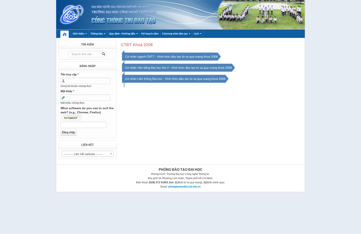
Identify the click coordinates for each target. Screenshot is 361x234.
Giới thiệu (79, 33)
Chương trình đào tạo (175, 33)
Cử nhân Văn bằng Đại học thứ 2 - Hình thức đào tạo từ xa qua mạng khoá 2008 (178, 67)
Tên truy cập (70, 74)
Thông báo (96, 33)
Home (66, 34)
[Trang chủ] (180, 14)
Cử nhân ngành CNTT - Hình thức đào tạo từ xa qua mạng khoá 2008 (171, 56)
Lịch (197, 33)
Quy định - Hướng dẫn (122, 33)
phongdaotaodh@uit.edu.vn (184, 186)
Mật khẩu (67, 91)
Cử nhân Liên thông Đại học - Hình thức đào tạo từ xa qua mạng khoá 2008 (175, 78)
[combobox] (87, 154)
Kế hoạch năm (150, 33)
